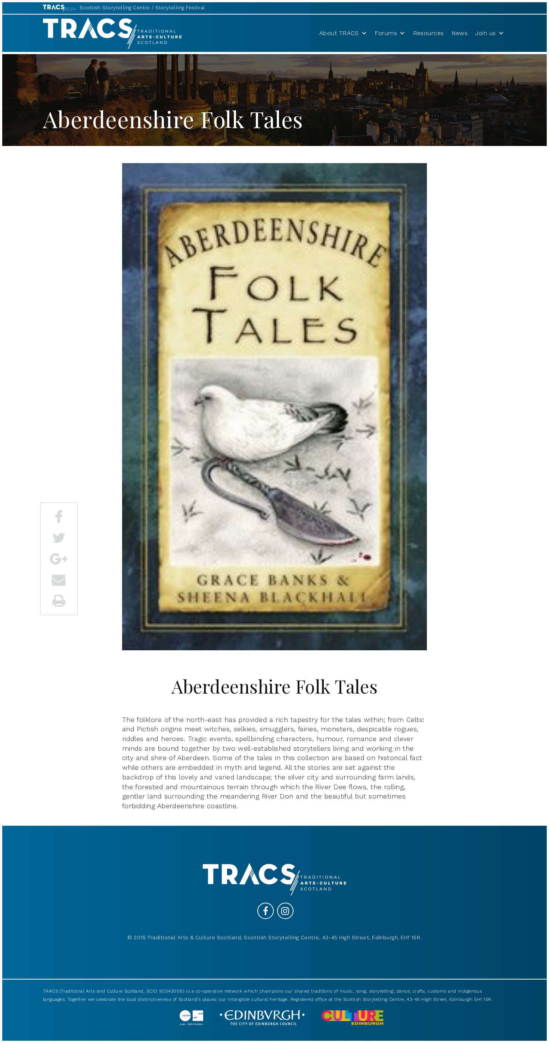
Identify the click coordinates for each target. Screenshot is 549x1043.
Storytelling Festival (180, 7)
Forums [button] (386, 33)
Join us (485, 33)
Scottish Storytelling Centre (115, 7)
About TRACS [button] (339, 33)
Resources (428, 33)
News (460, 33)
